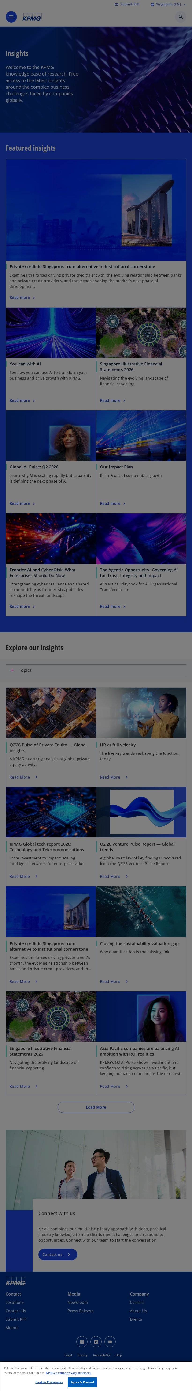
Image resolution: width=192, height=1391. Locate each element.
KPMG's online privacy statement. (68, 1373)
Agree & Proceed (82, 1382)
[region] (96, 1376)
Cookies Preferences (49, 1382)
